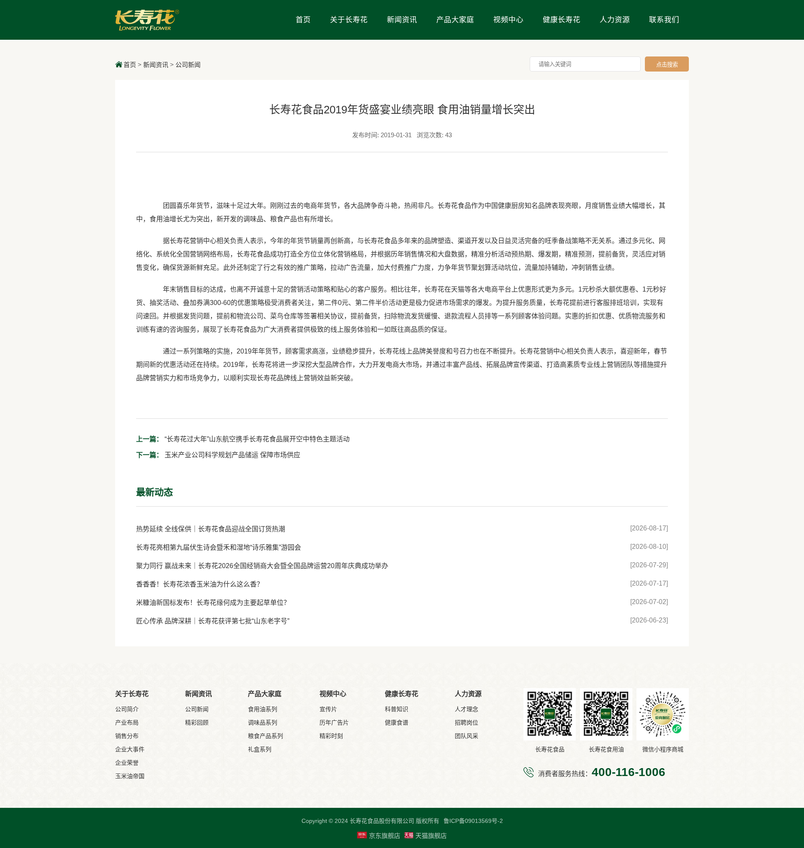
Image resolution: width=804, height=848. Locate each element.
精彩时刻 (331, 736)
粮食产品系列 (265, 736)
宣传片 (328, 709)
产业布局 (127, 722)
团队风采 (466, 736)
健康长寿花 (561, 19)
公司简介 (127, 709)
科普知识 (396, 709)
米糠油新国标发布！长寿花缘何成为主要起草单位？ (213, 602)
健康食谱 (396, 722)
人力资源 (615, 19)
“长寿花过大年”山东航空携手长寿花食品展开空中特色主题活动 (243, 439)
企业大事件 (129, 749)
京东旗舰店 (384, 835)
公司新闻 (188, 64)
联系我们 (664, 19)
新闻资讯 (402, 19)
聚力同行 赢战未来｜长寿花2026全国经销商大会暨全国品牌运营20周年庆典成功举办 (262, 565)
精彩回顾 (197, 722)
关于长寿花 (349, 19)
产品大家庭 (455, 19)
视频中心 (508, 19)
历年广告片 (334, 722)
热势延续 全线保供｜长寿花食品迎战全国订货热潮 (210, 529)
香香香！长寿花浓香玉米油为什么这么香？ (199, 584)
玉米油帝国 (129, 776)
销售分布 (127, 736)
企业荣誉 (127, 762)
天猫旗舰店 (431, 835)
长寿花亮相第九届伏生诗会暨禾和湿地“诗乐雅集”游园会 (218, 547)
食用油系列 (262, 709)
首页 (303, 19)
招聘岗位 (466, 722)
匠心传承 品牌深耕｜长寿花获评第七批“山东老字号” (212, 621)
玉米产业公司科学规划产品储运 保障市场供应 (218, 455)
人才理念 (466, 709)
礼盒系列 (259, 749)
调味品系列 (262, 722)
